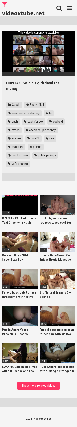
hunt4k (35, 138)
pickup (36, 147)
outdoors (17, 147)
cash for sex (35, 121)
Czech (15, 104)
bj (50, 113)
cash (14, 121)
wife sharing (19, 163)
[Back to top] (69, 418)
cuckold (57, 121)
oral (51, 138)
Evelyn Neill (36, 104)
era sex (16, 138)
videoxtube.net (23, 12)
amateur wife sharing (25, 113)
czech (15, 130)
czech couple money (42, 130)
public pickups (46, 155)
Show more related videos (38, 385)
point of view (19, 155)
